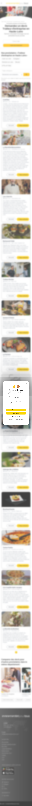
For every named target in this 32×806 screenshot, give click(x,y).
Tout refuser (16, 413)
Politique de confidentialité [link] (16, 420)
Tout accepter (16, 410)
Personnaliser (16, 416)
